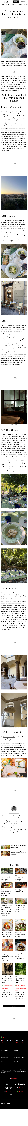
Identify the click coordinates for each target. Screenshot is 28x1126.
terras (11, 132)
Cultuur (14, 4)
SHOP (16, 1)
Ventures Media (5, 1057)
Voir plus (14, 1006)
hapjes (5, 144)
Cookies (16, 1061)
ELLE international (6, 1054)
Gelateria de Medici (9, 737)
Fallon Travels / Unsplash (17, 21)
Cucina (10, 327)
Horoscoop (21, 4)
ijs (22, 745)
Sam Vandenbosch (15, 20)
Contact (16, 1050)
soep (15, 358)
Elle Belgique (4, 1050)
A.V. (2, 1061)
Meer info (7, 1072)
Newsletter (23, 1)
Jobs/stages (17, 1047)
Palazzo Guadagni (6, 112)
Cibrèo (5, 227)
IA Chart (3, 1064)
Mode (3, 4)
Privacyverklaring (19, 1057)
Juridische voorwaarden (20, 1054)
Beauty (8, 4)
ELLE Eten (14, 865)
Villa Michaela (17, 444)
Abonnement (4, 1047)
